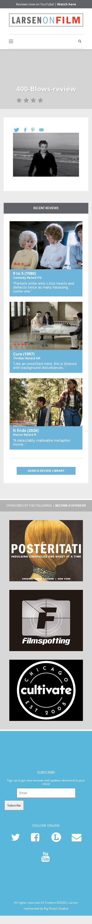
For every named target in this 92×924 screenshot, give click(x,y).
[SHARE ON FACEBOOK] (27, 130)
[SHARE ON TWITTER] (19, 130)
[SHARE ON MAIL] (44, 130)
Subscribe (14, 805)
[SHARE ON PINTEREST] (35, 130)
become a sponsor (70, 505)
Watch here (66, 4)
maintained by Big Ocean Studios (46, 908)
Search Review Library (46, 471)
